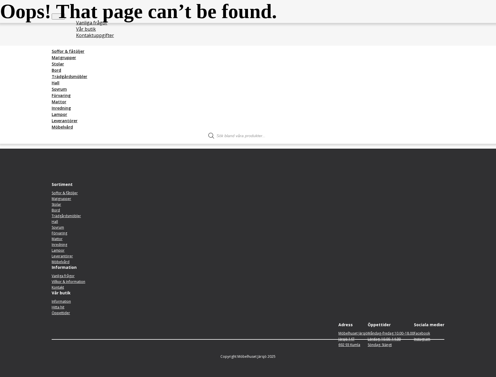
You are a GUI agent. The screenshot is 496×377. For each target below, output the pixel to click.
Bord (56, 70)
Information (61, 301)
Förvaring (61, 95)
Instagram (422, 339)
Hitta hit (58, 307)
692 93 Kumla (349, 344)
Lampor (59, 114)
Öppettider (61, 312)
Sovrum (59, 89)
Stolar (58, 64)
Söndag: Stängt (380, 344)
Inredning (61, 108)
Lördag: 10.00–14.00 (384, 339)
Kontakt (58, 287)
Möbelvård (62, 127)
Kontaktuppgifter (95, 35)
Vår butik (86, 29)
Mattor (59, 101)
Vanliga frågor (91, 23)
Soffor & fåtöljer (68, 51)
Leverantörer (65, 120)
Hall (55, 82)
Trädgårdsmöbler (69, 76)
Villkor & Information (68, 281)
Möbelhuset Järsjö (353, 333)
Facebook (422, 333)
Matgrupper (64, 57)
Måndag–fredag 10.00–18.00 (391, 333)
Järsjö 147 (346, 339)
